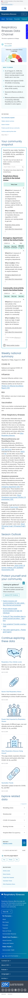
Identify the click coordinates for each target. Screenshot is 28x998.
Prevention (17, 19)
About (3, 19)
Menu (23, 14)
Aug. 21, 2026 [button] (8, 45)
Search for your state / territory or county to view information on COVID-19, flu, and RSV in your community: (14, 153)
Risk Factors (9, 19)
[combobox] (13, 166)
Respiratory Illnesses (8, 14)
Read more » (6, 164)
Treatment (24, 19)
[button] (22, 166)
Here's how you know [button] (7, 4)
